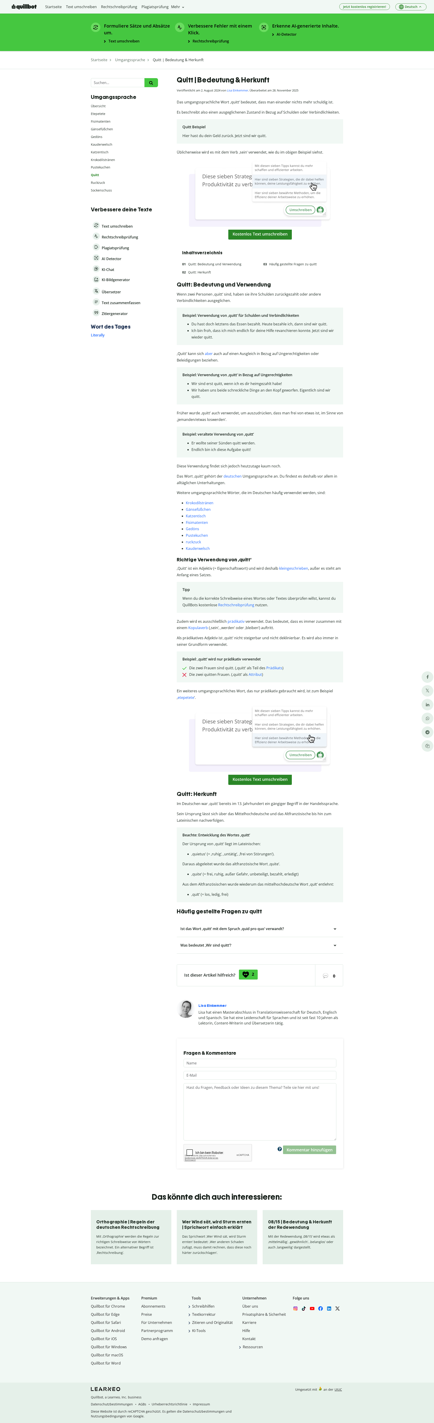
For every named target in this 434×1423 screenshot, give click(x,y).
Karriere (249, 1322)
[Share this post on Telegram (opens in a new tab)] (427, 732)
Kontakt (249, 1338)
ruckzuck (193, 541)
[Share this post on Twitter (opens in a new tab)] (427, 691)
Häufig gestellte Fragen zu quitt (293, 264)
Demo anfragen (154, 1338)
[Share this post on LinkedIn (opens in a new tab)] (427, 704)
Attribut (255, 674)
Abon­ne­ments (153, 1306)
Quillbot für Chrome (108, 1306)
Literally (98, 335)
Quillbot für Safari (106, 1322)
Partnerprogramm (157, 1330)
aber (209, 353)
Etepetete (98, 114)
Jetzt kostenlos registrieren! (364, 7)
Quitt (95, 175)
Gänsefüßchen (198, 509)
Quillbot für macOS (107, 1355)
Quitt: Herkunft (199, 272)
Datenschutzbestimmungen (112, 1404)
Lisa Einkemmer (237, 90)
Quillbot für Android (108, 1330)
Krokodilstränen (199, 502)
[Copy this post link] (427, 746)
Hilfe (246, 1330)
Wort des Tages (110, 326)
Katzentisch (196, 515)
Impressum (201, 1404)
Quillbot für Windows (109, 1346)
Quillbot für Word (106, 1363)
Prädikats (274, 667)
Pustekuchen (197, 535)
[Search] (151, 82)
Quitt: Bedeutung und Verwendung (214, 264)
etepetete (186, 697)
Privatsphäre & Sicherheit (264, 1314)
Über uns (250, 1306)
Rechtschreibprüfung (236, 604)
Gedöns (192, 528)
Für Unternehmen (156, 1322)
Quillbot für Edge (105, 1314)
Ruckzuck (98, 182)
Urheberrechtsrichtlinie (169, 1404)
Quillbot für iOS (104, 1338)
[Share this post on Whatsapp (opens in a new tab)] (427, 718)
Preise (146, 1314)
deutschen (233, 476)
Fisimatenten (197, 522)
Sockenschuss (101, 190)
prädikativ (236, 621)
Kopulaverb (198, 627)
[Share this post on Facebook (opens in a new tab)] (427, 677)
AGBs (142, 1404)
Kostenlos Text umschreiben (260, 234)
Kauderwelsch (198, 548)
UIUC (338, 1389)
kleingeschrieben (293, 568)
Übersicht (98, 106)
